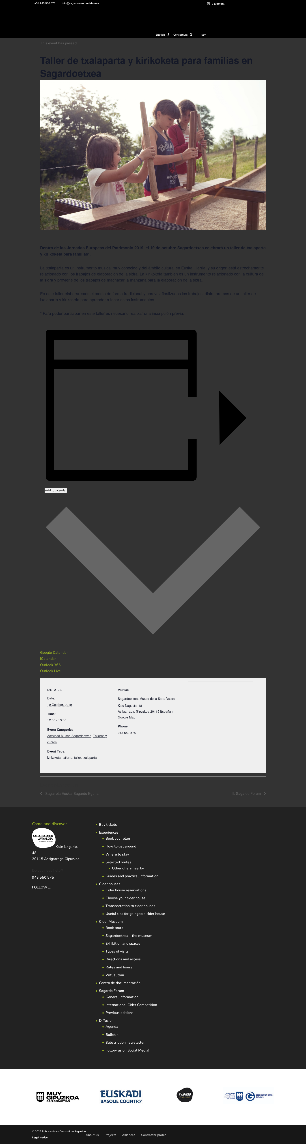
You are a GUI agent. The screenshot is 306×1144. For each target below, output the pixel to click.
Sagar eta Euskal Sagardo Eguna (71, 793)
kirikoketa (54, 757)
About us (92, 1135)
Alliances (128, 1135)
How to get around (121, 846)
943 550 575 (43, 877)
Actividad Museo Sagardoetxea (69, 735)
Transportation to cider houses (130, 905)
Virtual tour (115, 975)
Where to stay (117, 854)
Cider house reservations (126, 890)
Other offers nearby (128, 868)
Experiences (109, 832)
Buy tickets (108, 824)
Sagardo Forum (111, 990)
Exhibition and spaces (123, 943)
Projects (110, 1135)
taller (77, 757)
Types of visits (117, 951)
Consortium (180, 35)
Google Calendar (54, 652)
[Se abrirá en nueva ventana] (51, 887)
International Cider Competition (131, 1004)
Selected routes (118, 862)
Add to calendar (56, 490)
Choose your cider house (125, 898)
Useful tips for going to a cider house (135, 913)
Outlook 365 (50, 664)
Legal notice (40, 1137)
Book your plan (118, 838)
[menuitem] (162, 35)
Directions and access (123, 959)
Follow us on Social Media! (127, 1050)
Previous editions (120, 1012)
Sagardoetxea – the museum (129, 935)
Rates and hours (119, 967)
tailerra (67, 757)
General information (122, 997)
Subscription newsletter (125, 1042)
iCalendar (48, 658)
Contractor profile (153, 1135)
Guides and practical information (132, 876)
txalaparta (90, 757)
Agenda (112, 1026)
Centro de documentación (119, 983)
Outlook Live (50, 671)
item (203, 35)
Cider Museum (111, 921)
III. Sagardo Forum (246, 793)
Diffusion (106, 1020)
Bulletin (112, 1034)
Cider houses (109, 884)
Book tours (114, 927)
